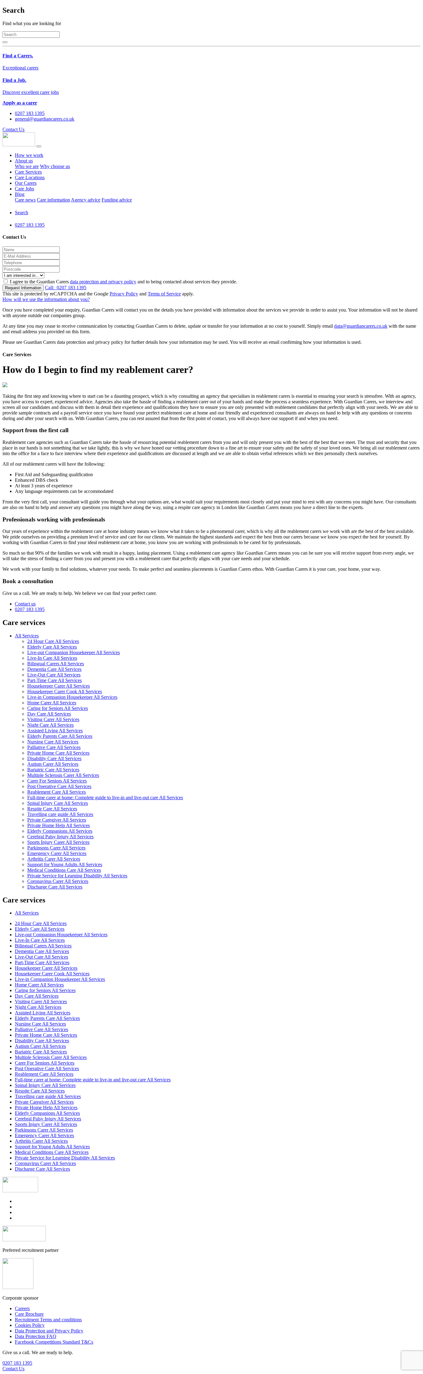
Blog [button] (19, 194)
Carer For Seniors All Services (57, 780)
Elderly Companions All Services (59, 831)
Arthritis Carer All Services (53, 859)
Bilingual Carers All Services (55, 663)
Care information (53, 199)
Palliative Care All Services (54, 747)
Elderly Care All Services (52, 646)
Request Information (23, 288)
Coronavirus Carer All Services (57, 881)
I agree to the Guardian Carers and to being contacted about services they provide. (123, 281)
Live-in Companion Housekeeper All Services (72, 697)
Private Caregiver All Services (56, 819)
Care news (25, 199)
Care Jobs (24, 188)
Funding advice (117, 199)
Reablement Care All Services (56, 792)
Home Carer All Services (51, 702)
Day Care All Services (49, 713)
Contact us (25, 603)
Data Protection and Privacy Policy (49, 1330)
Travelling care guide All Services (60, 814)
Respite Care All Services (52, 808)
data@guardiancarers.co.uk (360, 326)
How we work (29, 155)
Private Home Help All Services (58, 825)
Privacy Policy (124, 293)
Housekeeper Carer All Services (58, 686)
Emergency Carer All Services (56, 853)
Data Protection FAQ (35, 1336)
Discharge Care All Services (54, 886)
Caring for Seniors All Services (57, 708)
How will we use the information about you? (46, 299)
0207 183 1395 (65, 287)
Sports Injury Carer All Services (58, 842)
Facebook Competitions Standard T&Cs (54, 1342)
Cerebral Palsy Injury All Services (60, 836)
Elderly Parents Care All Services (59, 736)
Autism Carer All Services (52, 764)
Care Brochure (29, 1314)
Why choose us (55, 166)
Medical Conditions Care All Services (64, 870)
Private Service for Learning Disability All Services (77, 875)
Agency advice (85, 199)
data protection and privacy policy (103, 281)
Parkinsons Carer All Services (56, 847)
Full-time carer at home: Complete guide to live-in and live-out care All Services (105, 797)
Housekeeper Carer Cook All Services (64, 691)
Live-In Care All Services (52, 658)
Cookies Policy (30, 1325)
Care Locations (30, 177)
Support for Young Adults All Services (64, 864)
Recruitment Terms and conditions (48, 1319)
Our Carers (26, 183)
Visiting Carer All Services (53, 719)
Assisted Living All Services (55, 730)
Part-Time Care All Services (54, 680)
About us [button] (24, 160)
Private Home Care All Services (58, 753)
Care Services (28, 172)
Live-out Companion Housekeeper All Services (73, 652)
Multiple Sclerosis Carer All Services (63, 775)
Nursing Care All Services (52, 741)
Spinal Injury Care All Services (57, 803)
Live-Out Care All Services (54, 674)
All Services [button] (27, 635)
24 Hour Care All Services (53, 641)
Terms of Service (164, 293)
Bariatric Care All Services (53, 769)
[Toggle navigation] (38, 146)
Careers (22, 1308)
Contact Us (13, 129)
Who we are (27, 166)
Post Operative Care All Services (59, 786)
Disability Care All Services (54, 758)
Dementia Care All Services (54, 669)
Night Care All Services (50, 725)
